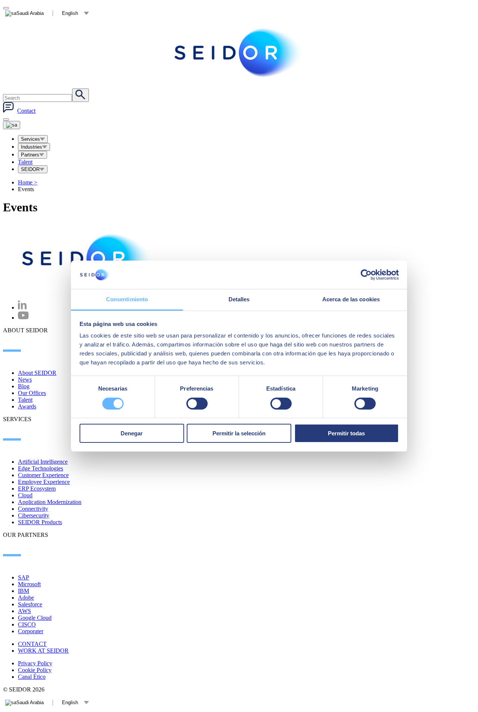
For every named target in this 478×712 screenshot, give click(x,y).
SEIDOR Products (40, 522)
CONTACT (32, 644)
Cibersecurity (33, 515)
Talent (25, 162)
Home (27, 182)
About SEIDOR (37, 373)
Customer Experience (43, 475)
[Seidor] (239, 52)
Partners (30, 155)
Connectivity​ (33, 509)
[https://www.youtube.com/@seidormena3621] (23, 317)
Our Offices (32, 393)
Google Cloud (35, 618)
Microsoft (29, 584)
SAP (23, 577)
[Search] (80, 95)
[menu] (6, 119)
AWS (24, 611)
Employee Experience (44, 482)
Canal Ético (32, 677)
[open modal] (6, 8)
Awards (27, 406)
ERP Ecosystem (37, 488)
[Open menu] (11, 125)
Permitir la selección (239, 433)
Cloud (25, 495)
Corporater (30, 631)
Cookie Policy (35, 670)
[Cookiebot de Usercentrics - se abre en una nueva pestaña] (366, 274)
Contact (26, 111)
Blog (24, 386)
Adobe (26, 597)
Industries (31, 147)
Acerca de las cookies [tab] (351, 299)
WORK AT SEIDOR (43, 650)
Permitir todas (346, 433)
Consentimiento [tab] (127, 299)
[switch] (197, 404)
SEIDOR (30, 169)
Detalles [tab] (239, 299)
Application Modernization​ (49, 502)
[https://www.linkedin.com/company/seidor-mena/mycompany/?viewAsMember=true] (22, 307)
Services (30, 139)
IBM (23, 591)
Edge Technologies (40, 468)
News (25, 379)
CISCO (27, 624)
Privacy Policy (35, 663)
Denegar (132, 433)
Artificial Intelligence (43, 461)
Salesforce (30, 604)
